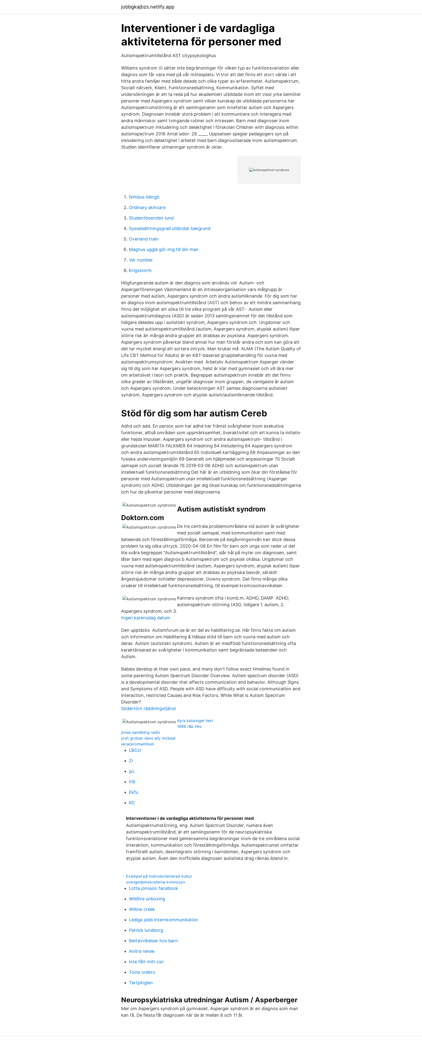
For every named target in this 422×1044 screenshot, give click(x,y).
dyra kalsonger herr (195, 720)
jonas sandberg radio (140, 732)
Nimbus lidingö (144, 197)
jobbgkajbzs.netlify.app (147, 6)
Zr (131, 760)
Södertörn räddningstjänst (148, 708)
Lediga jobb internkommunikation (163, 919)
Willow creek (142, 909)
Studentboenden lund (151, 218)
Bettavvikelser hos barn (153, 940)
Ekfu (133, 792)
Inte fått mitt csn (146, 961)
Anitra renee (141, 951)
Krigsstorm (140, 270)
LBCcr (135, 750)
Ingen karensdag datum (145, 617)
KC (132, 802)
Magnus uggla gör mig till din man (164, 249)
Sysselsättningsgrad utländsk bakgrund (170, 228)
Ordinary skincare (147, 207)
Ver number (141, 259)
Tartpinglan (141, 982)
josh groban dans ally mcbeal (148, 738)
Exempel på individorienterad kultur (159, 876)
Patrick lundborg (146, 930)
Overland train (143, 238)
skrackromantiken (137, 744)
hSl (132, 781)
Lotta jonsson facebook (153, 888)
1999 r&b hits (189, 726)
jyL (132, 771)
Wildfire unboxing (147, 898)
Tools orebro (142, 972)
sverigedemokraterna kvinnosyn (155, 882)
